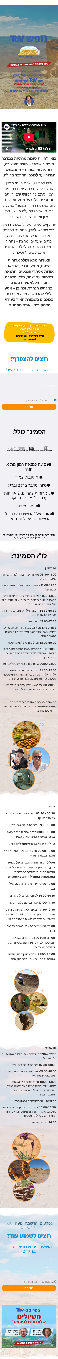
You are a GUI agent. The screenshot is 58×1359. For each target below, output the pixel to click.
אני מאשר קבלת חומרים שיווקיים (39, 400)
